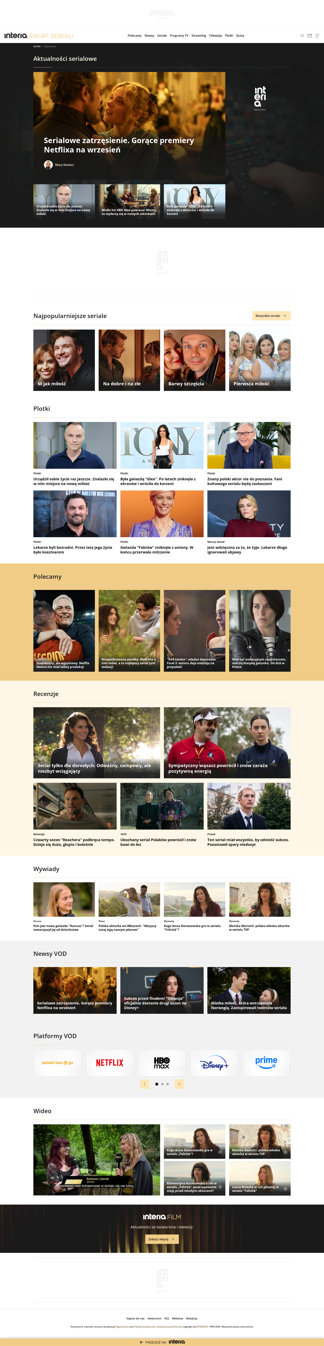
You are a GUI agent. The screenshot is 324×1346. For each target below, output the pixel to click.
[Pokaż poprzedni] (144, 1084)
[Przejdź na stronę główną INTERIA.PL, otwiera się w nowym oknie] (16, 36)
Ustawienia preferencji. (169, 1326)
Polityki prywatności (145, 1326)
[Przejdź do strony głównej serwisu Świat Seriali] (51, 36)
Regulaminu (122, 1326)
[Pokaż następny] (179, 1084)
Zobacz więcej (158, 1239)
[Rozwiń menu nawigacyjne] (317, 35)
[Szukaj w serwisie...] (302, 35)
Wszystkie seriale (268, 316)
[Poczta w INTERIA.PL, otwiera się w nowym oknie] (310, 35)
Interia (37, 46)
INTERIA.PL (202, 1326)
